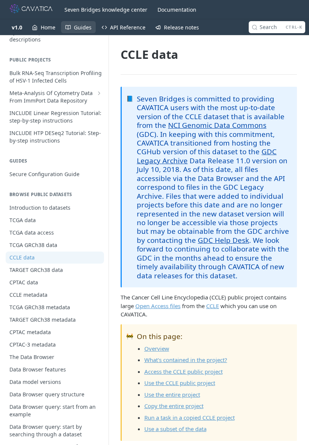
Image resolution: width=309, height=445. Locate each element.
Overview (156, 348)
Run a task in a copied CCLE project (189, 417)
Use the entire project (172, 394)
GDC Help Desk (223, 240)
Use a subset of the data (175, 429)
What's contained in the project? (185, 360)
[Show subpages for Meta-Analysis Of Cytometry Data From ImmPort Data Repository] (99, 93)
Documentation (177, 9)
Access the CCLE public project (183, 371)
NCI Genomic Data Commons (217, 125)
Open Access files (158, 306)
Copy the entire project (173, 406)
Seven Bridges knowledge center (105, 9)
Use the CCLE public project (179, 383)
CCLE (212, 306)
